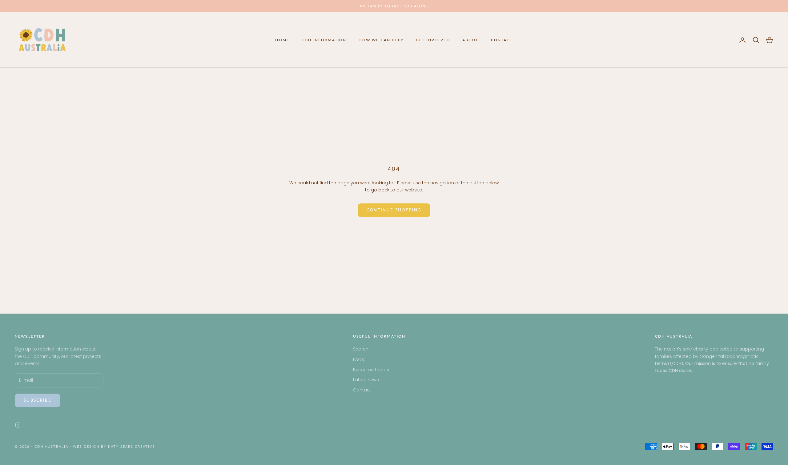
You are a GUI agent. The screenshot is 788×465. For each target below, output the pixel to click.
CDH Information (324, 40)
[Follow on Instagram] (18, 425)
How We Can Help (381, 40)
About (470, 40)
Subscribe (37, 400)
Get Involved (433, 40)
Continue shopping (394, 209)
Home (282, 40)
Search (360, 349)
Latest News (366, 380)
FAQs (358, 359)
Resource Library (371, 370)
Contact (502, 40)
